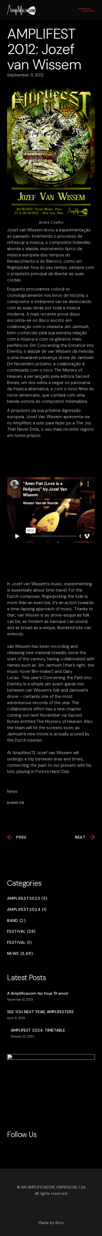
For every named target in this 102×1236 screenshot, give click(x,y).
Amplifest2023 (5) (27, 898)
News (12, 791)
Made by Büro (51, 1222)
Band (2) (16, 920)
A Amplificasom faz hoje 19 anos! (37, 993)
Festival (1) (19, 942)
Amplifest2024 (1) (27, 909)
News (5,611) (20, 953)
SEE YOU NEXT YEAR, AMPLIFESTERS (40, 1011)
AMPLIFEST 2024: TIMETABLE (38, 1030)
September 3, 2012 (25, 75)
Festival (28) (21, 931)
